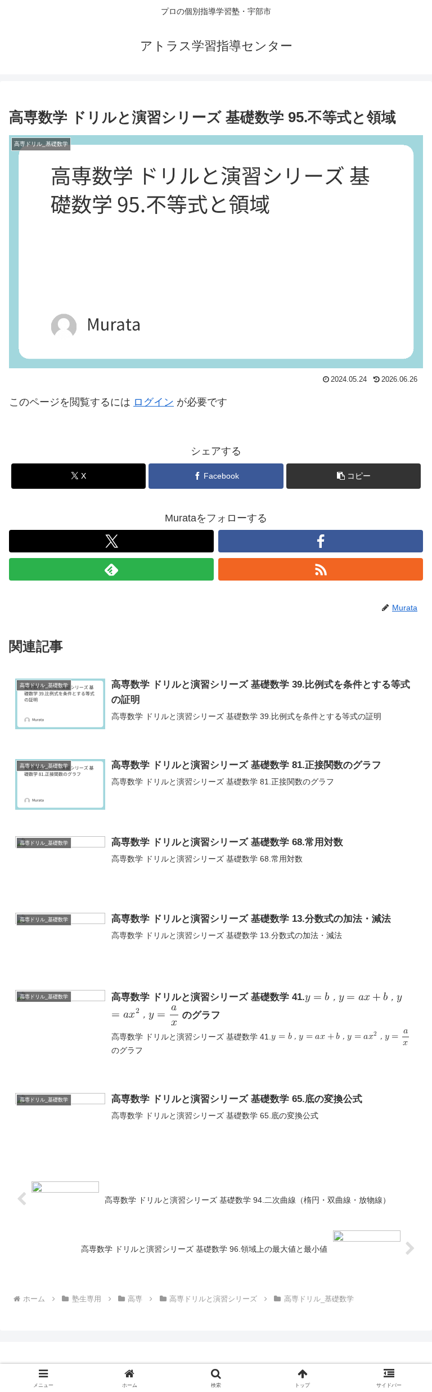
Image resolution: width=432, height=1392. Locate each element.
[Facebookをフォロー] (320, 541)
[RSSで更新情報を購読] (320, 569)
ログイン (153, 402)
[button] (353, 476)
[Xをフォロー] (111, 541)
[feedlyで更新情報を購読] (111, 569)
